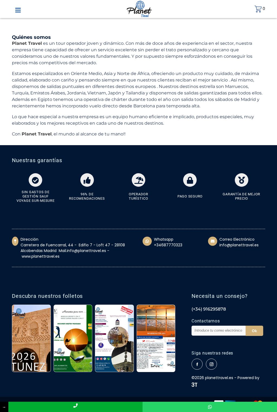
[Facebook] (197, 364)
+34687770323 (168, 245)
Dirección (29, 239)
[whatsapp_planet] (210, 407)
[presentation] (15, 335)
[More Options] (18, 10)
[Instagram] (211, 364)
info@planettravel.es (239, 245)
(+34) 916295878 (209, 309)
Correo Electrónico (237, 239)
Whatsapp (163, 239)
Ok (254, 331)
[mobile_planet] (75, 407)
